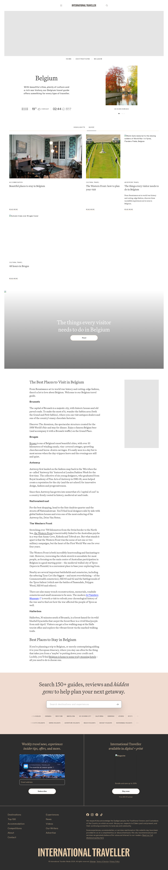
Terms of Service (102, 861)
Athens (116, 716)
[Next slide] (135, 85)
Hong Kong (136, 716)
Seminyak (106, 716)
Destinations (83, 59)
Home (69, 59)
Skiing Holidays (60, 723)
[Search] (107, 5)
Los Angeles (31, 716)
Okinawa (43, 716)
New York (54, 716)
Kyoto (126, 716)
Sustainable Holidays (130, 723)
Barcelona (66, 716)
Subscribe (42, 791)
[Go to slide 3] (122, 113)
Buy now (125, 791)
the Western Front (43, 533)
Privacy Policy (114, 861)
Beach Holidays (95, 723)
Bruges (33, 443)
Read (121, 102)
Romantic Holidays (43, 723)
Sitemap (93, 861)
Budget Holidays (111, 723)
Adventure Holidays (77, 723)
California (95, 716)
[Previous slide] (108, 85)
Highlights (79, 127)
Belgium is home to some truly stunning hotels (72, 657)
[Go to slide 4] (124, 113)
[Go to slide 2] (120, 113)
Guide (91, 127)
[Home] (84, 5)
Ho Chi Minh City (81, 716)
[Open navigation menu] (61, 5)
